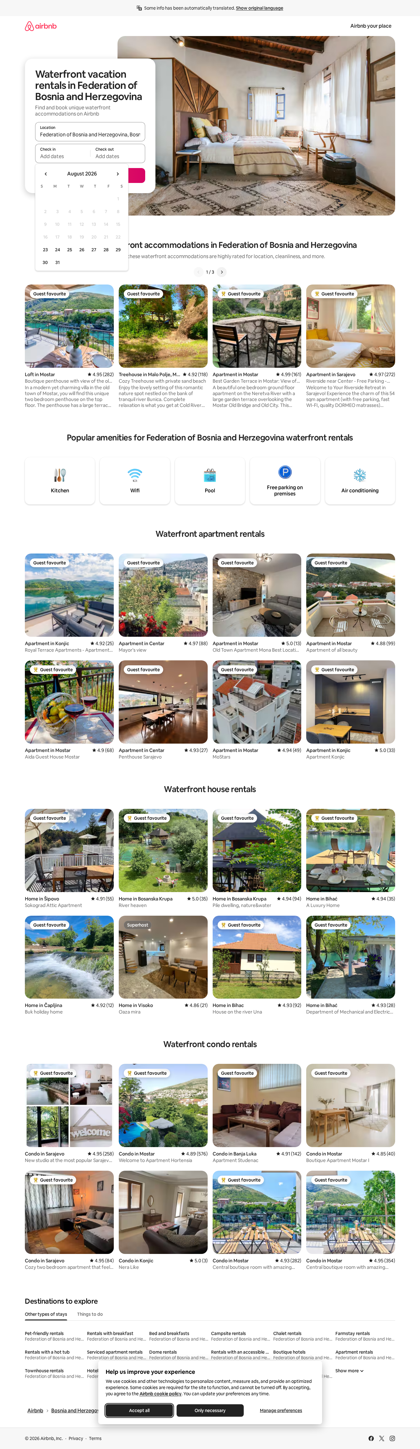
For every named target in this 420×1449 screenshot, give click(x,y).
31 (57, 262)
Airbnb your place (370, 26)
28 (106, 250)
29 (118, 250)
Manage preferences (281, 1410)
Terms (95, 1438)
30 (45, 262)
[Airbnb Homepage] (41, 26)
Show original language (259, 8)
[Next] (222, 272)
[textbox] (62, 156)
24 (57, 250)
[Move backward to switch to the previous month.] (46, 174)
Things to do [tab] (90, 1314)
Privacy (76, 1438)
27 (93, 250)
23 (45, 250)
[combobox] (90, 134)
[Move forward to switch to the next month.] (117, 174)
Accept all (139, 1410)
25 (69, 250)
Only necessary (210, 1410)
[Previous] (199, 272)
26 (81, 250)
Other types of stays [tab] (46, 1314)
